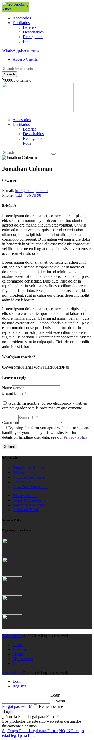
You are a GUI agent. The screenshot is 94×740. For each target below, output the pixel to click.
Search (9, 74)
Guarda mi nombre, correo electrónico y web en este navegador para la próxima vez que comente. (44, 405)
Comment (10, 422)
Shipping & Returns (29, 468)
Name (7, 388)
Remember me (50, 706)
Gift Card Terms (26, 509)
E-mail (7, 393)
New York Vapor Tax (30, 486)
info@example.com (31, 190)
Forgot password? (17, 706)
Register (19, 686)
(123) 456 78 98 (28, 195)
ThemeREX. (12, 672)
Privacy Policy (76, 437)
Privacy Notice (25, 495)
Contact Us (22, 482)
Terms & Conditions (29, 500)
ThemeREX (12, 636)
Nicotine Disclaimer (29, 477)
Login (17, 681)
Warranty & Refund (29, 505)
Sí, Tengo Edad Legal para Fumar (30, 730)
